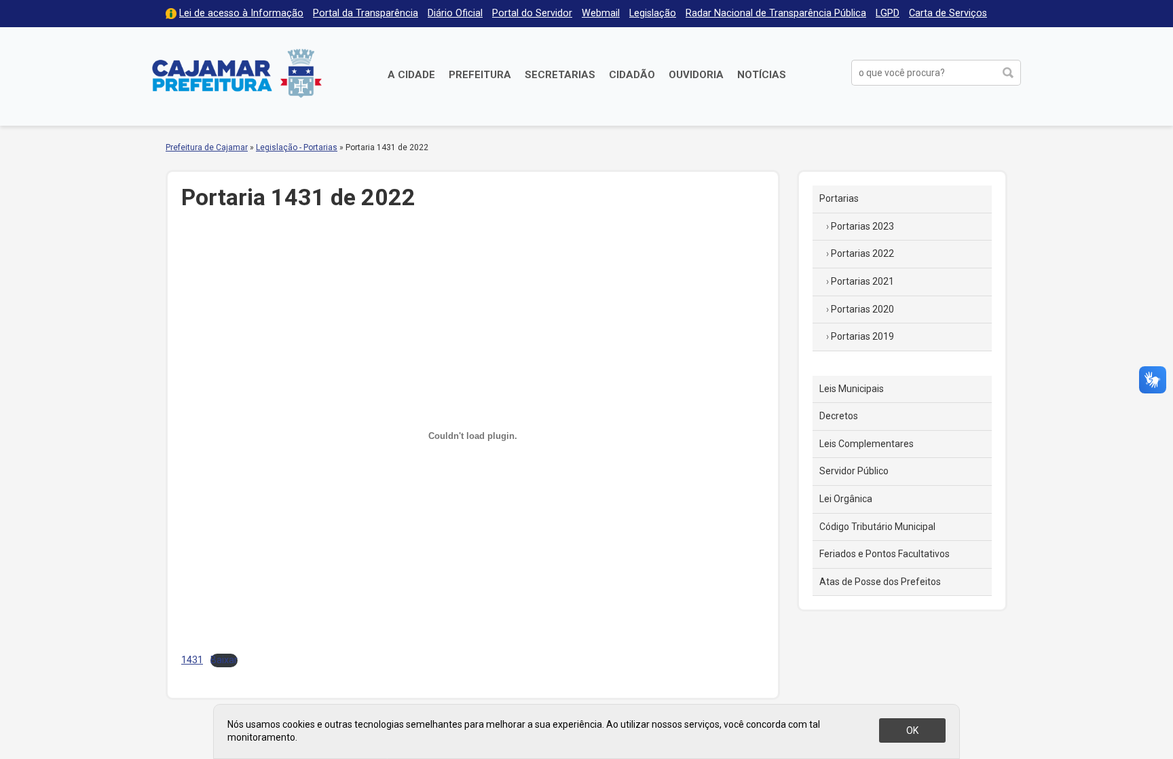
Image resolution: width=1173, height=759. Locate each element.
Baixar (224, 660)
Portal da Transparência (365, 13)
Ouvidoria (696, 75)
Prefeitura (480, 75)
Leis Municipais (851, 388)
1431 (192, 660)
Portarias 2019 (862, 336)
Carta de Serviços (948, 13)
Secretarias (560, 75)
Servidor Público (854, 470)
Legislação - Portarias (296, 147)
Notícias (761, 75)
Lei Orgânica (845, 498)
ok (912, 730)
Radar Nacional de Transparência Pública (776, 13)
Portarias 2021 (862, 281)
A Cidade (411, 75)
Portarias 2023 (862, 226)
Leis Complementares (866, 443)
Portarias (839, 198)
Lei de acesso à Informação (241, 13)
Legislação (652, 13)
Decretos (838, 415)
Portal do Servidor (532, 13)
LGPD (887, 13)
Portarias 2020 (862, 309)
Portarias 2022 (862, 253)
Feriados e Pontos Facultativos (884, 553)
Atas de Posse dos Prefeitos (880, 581)
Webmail (601, 13)
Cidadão (632, 75)
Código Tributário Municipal (877, 526)
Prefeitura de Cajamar (237, 73)
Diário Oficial (455, 13)
